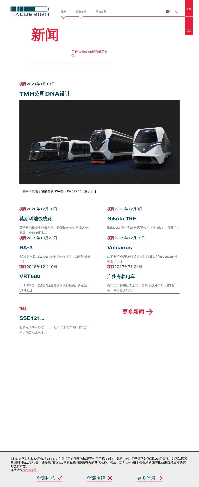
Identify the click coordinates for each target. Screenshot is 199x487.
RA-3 (26, 248)
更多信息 (146, 478)
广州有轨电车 (121, 276)
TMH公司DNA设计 (44, 93)
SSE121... (31, 318)
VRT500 (29, 276)
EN (168, 11)
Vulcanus (119, 248)
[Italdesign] (29, 11)
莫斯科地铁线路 (35, 219)
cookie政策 (30, 470)
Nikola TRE (121, 219)
